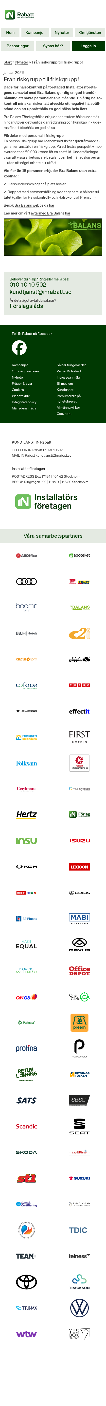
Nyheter (62, 32)
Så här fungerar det (71, 365)
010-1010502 (53, 450)
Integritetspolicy (24, 402)
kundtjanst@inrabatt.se (40, 291)
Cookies (18, 390)
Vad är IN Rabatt (69, 371)
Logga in (88, 45)
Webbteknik (21, 396)
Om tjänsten (90, 32)
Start (8, 62)
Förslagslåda (26, 305)
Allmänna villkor (68, 407)
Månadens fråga (24, 408)
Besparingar (18, 45)
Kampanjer (35, 32)
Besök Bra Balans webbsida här (29, 205)
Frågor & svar (22, 384)
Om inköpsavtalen (25, 371)
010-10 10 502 (28, 284)
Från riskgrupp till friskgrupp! (41, 79)
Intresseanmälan (69, 377)
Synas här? (53, 45)
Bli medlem (65, 384)
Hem (10, 32)
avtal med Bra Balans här (50, 213)
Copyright (64, 414)
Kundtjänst (65, 390)
